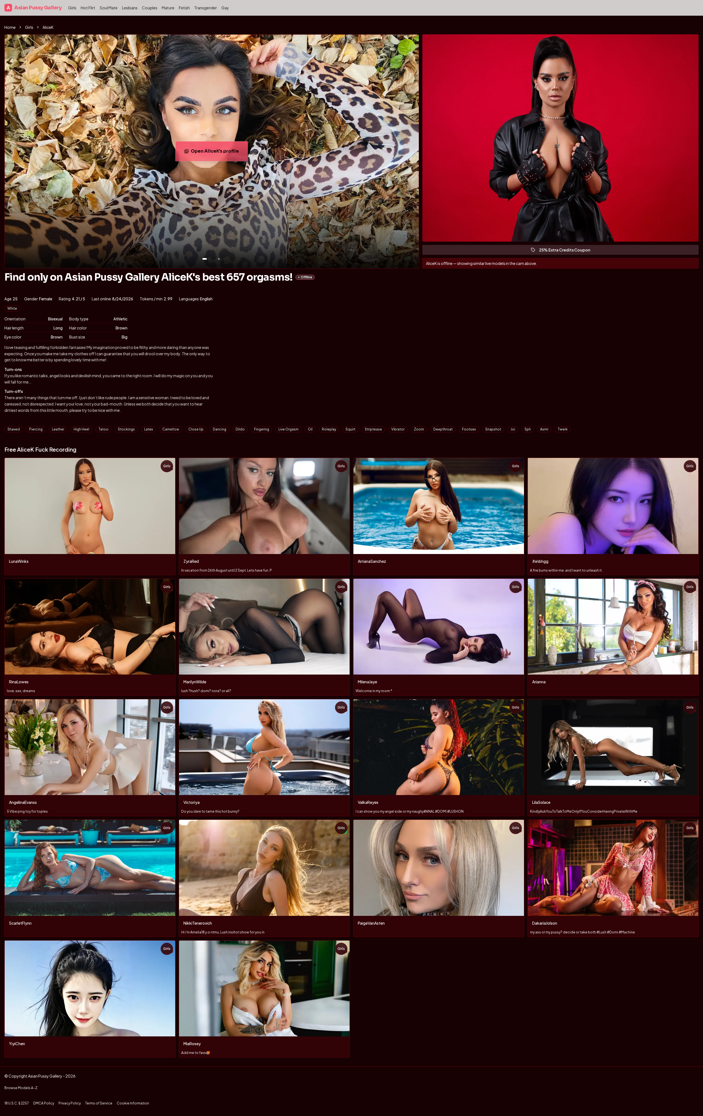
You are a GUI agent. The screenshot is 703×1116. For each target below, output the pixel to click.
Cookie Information (133, 1103)
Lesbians (130, 7)
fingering (261, 429)
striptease (373, 429)
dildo (240, 429)
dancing (219, 429)
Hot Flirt (88, 7)
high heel (81, 429)
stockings (126, 429)
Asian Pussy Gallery (34, 8)
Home (10, 27)
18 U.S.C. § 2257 (16, 1103)
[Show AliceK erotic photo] (205, 259)
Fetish (184, 7)
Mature (168, 7)
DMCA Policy (43, 1103)
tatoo (103, 429)
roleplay (329, 429)
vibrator (397, 429)
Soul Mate (109, 7)
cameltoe (170, 429)
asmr (544, 429)
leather (58, 429)
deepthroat (443, 429)
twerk (563, 429)
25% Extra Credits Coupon (567, 251)
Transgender (205, 7)
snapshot (493, 429)
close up (195, 429)
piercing (36, 429)
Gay (225, 7)
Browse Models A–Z (20, 1088)
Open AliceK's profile (219, 152)
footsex (469, 429)
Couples (149, 7)
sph (528, 429)
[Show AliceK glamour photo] (219, 259)
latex (148, 429)
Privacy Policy (69, 1103)
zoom (419, 429)
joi (512, 429)
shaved (13, 429)
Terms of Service (98, 1103)
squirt (350, 429)
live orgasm (288, 429)
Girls (72, 7)
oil (310, 429)
